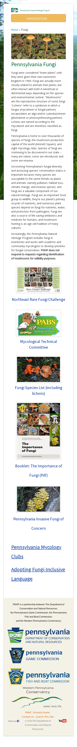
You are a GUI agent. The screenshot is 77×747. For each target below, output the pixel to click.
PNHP (28, 712)
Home (14, 29)
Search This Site (45, 716)
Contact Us (28, 716)
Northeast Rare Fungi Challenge (38, 299)
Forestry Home (41, 712)
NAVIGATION (37, 18)
